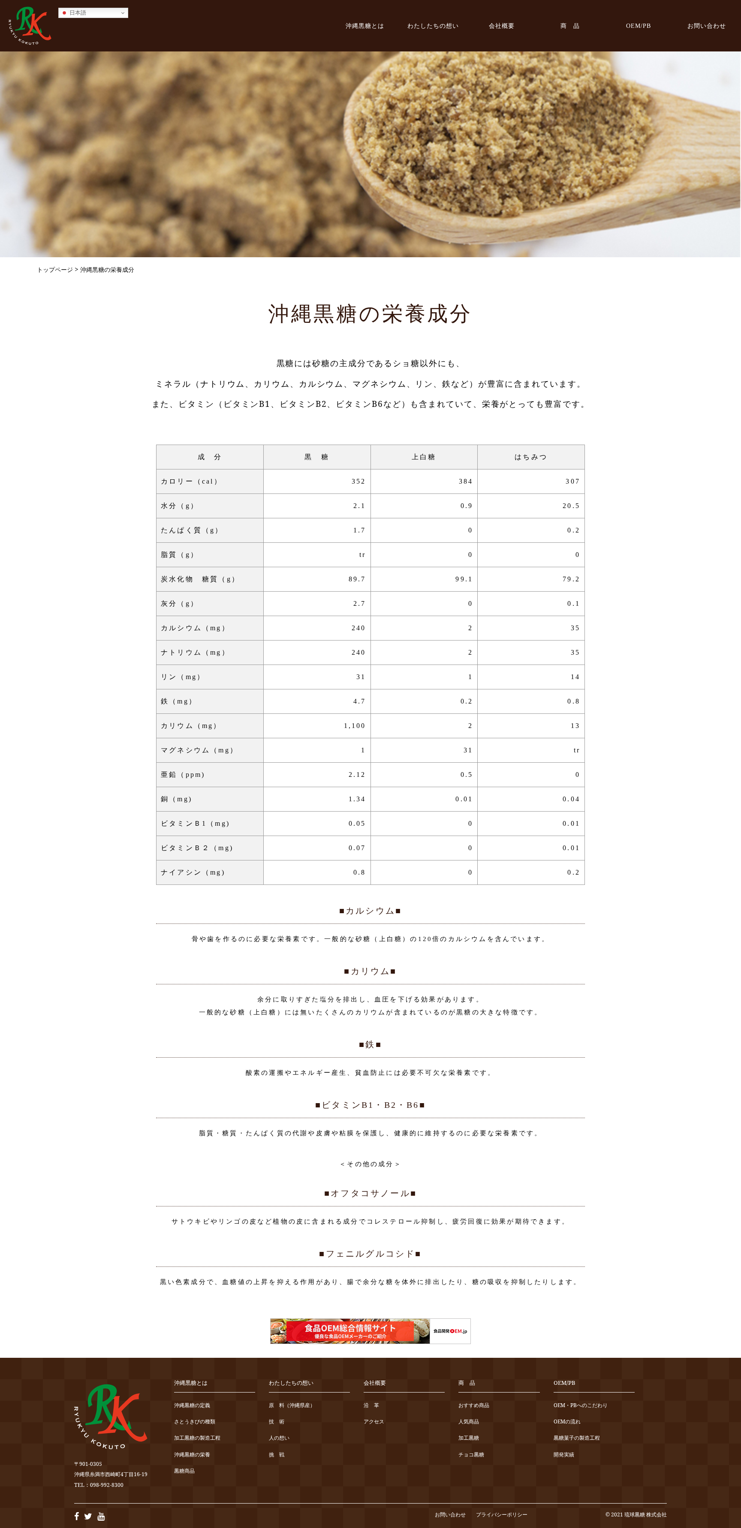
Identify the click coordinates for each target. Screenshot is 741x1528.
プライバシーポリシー (501, 1514)
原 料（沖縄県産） (292, 1405)
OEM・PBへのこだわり (581, 1405)
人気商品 (468, 1422)
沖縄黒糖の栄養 (192, 1455)
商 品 (570, 26)
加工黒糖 (468, 1438)
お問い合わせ (706, 26)
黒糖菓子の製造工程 (577, 1438)
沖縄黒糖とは (365, 26)
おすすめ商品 (473, 1405)
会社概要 (502, 26)
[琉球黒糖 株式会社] (30, 25)
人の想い (279, 1438)
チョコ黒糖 (471, 1455)
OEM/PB (638, 26)
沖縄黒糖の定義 (192, 1405)
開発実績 (564, 1455)
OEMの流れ (567, 1422)
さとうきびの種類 (194, 1422)
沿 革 (371, 1405)
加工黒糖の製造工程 (197, 1438)
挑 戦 (276, 1455)
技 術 (276, 1422)
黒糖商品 (184, 1471)
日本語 (77, 12)
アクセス (374, 1422)
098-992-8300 (107, 1485)
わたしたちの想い (433, 26)
